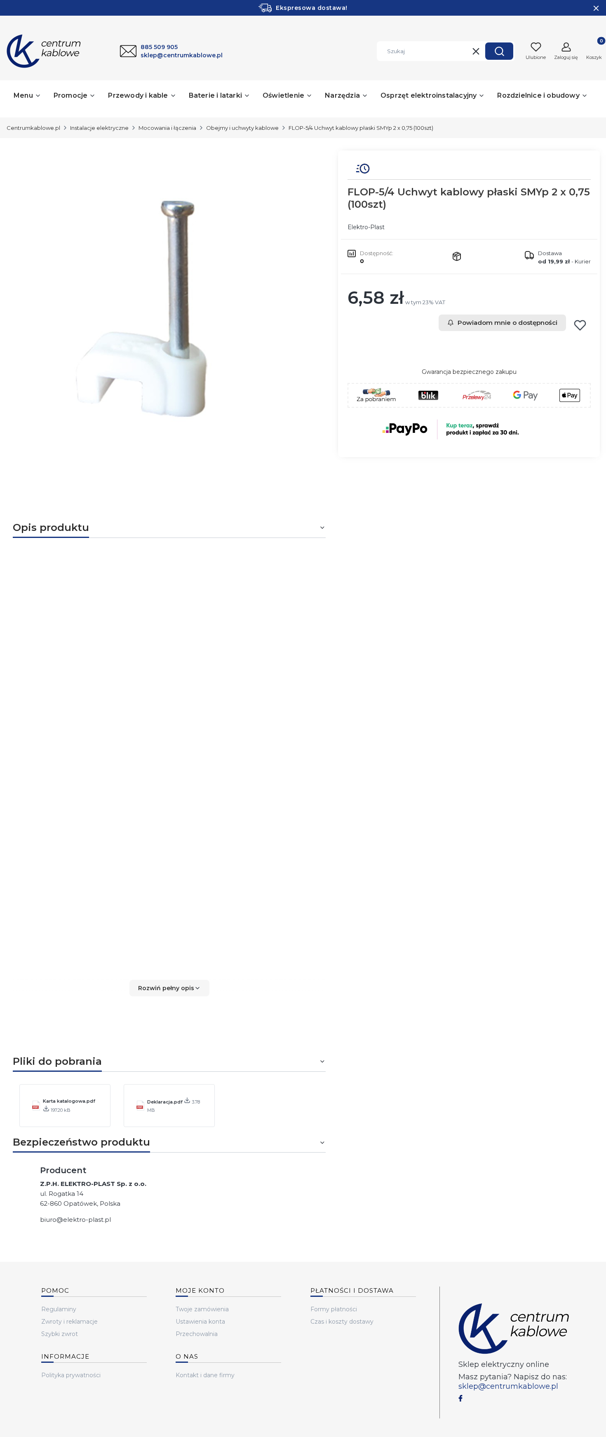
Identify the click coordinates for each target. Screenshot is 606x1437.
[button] (499, 51)
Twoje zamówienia (202, 1309)
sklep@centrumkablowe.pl (508, 1386)
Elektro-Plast (366, 227)
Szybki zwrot (59, 1334)
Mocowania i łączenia (167, 127)
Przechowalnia (197, 1334)
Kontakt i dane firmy (205, 1375)
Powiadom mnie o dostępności (507, 322)
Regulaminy (58, 1309)
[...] (162, 312)
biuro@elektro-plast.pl (75, 1219)
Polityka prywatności (71, 1375)
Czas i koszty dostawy (341, 1321)
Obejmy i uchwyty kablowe (242, 127)
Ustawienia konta (200, 1321)
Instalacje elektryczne (99, 127)
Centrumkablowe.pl (33, 127)
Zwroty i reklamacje (69, 1321)
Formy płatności (333, 1309)
